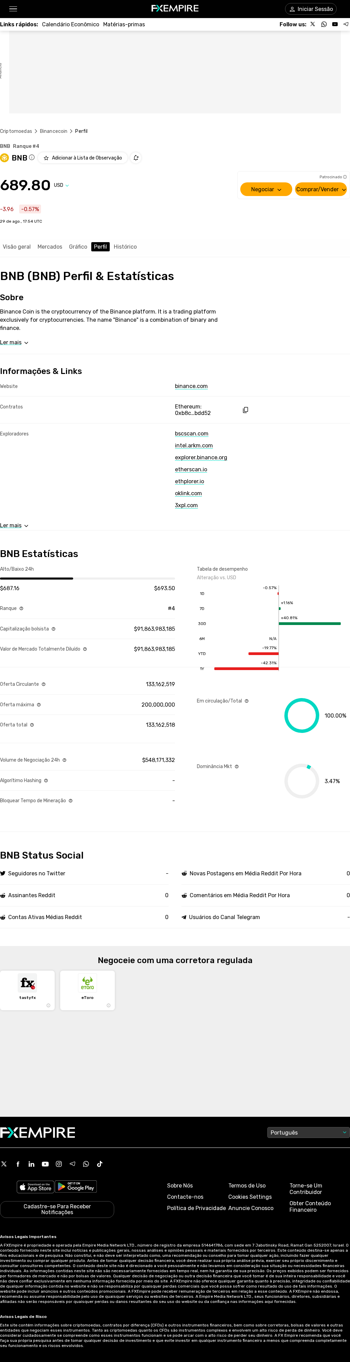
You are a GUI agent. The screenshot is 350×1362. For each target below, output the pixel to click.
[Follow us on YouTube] (335, 24)
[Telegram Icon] (72, 1164)
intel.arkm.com (194, 445)
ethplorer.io (189, 481)
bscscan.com (191, 433)
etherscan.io (191, 469)
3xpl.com (186, 505)
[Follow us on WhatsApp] (324, 24)
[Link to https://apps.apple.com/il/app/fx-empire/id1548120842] (35, 1187)
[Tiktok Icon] (100, 1164)
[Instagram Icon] (59, 1164)
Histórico (125, 247)
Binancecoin (54, 131)
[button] (12, 9)
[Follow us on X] (313, 24)
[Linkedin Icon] (31, 1164)
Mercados (50, 247)
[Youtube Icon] (45, 1164)
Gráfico (78, 247)
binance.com (191, 386)
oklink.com (188, 493)
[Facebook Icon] (18, 1164)
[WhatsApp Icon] (86, 1164)
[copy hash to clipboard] (245, 410)
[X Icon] (4, 1164)
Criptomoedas (16, 131)
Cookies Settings (250, 1197)
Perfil (100, 247)
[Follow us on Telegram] (346, 24)
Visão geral (17, 247)
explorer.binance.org (201, 457)
